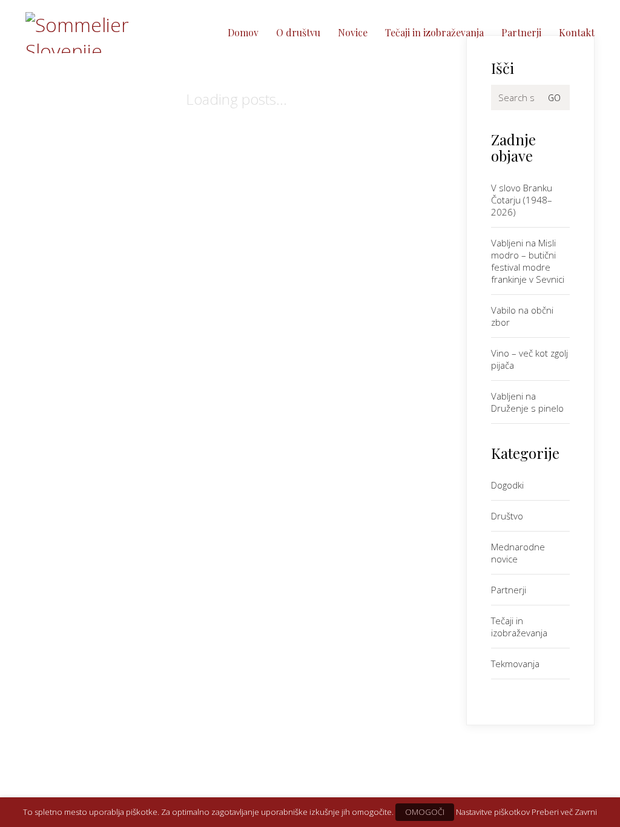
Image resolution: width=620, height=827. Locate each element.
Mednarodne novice (518, 553)
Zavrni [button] (586, 811)
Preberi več (552, 811)
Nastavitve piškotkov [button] (493, 811)
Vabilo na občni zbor (522, 316)
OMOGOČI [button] (424, 811)
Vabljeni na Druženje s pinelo (527, 402)
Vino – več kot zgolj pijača (529, 359)
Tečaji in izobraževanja (519, 626)
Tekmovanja (515, 663)
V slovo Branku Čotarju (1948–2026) (521, 200)
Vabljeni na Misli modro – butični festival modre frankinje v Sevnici (527, 261)
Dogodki (507, 485)
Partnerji (508, 590)
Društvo (507, 516)
